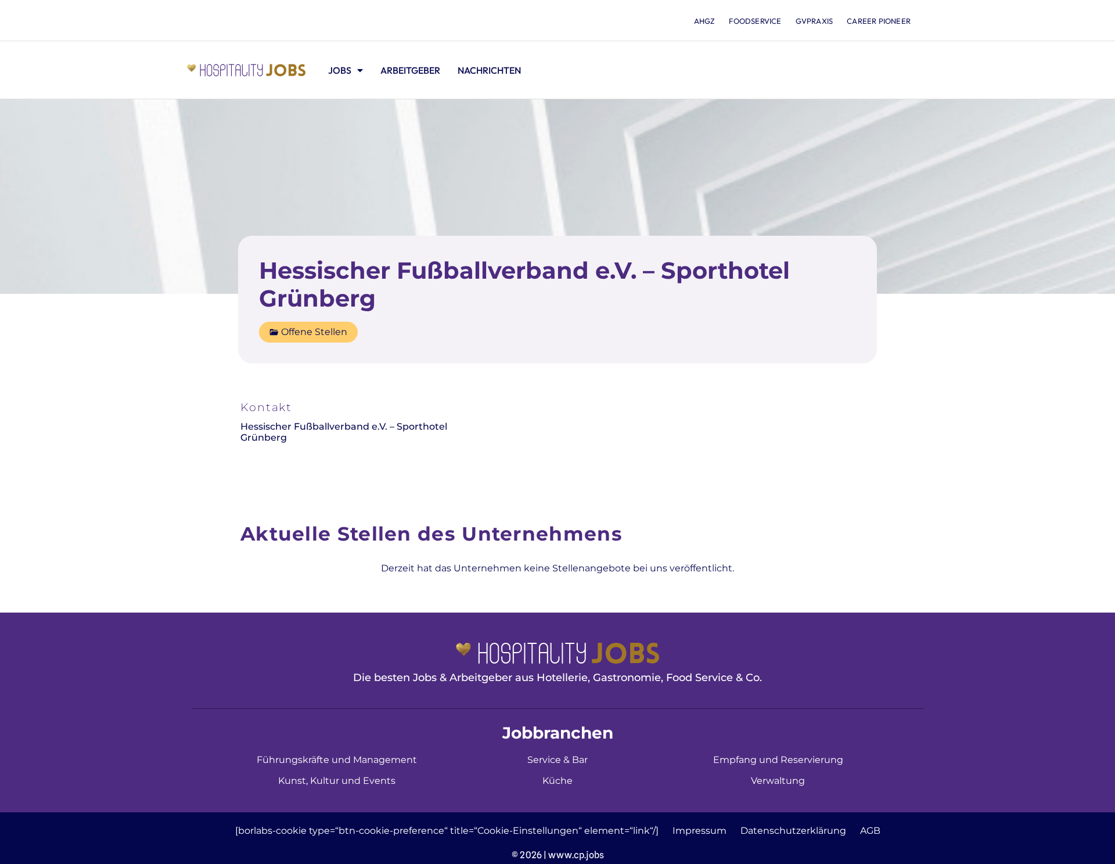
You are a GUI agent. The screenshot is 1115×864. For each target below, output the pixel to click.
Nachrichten (489, 70)
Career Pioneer (879, 21)
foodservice (755, 21)
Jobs (339, 70)
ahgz (704, 21)
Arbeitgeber (410, 70)
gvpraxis (814, 21)
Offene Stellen (314, 331)
